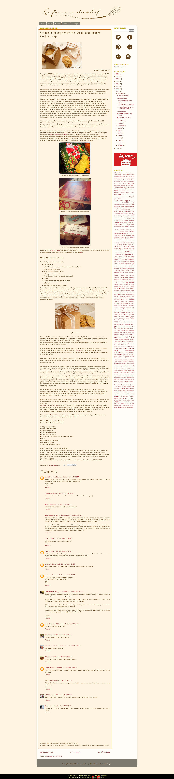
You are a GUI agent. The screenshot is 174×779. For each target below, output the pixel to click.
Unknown (48, 564)
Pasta (116, 322)
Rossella (56, 86)
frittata (126, 263)
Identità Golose (119, 275)
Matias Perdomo (123, 298)
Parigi (132, 318)
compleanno (118, 224)
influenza (131, 275)
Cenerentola (121, 215)
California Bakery (129, 206)
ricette (124, 348)
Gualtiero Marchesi (119, 272)
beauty (132, 195)
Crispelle (132, 229)
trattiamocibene (130, 390)
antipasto (120, 187)
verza (128, 400)
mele (122, 299)
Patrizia (47, 706)
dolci (124, 246)
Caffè (132, 204)
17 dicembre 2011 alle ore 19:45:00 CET (60, 695)
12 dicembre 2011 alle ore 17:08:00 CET (60, 551)
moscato (116, 307)
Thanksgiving (117, 384)
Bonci (132, 200)
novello (132, 310)
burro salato (124, 204)
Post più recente (46, 752)
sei (127, 363)
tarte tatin (124, 377)
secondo (120, 363)
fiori (122, 258)
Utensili (132, 393)
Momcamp (125, 305)
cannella (122, 208)
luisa (46, 551)
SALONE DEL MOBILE (128, 356)
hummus (132, 273)
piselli (132, 336)
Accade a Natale (122, 98)
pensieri (117, 326)
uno (115, 393)
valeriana (125, 396)
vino (130, 401)
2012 (118, 89)
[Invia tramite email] (68, 465)
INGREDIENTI (124, 277)
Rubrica (65, 24)
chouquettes (117, 216)
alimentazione (130, 181)
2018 (118, 74)
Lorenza (64, 134)
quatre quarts (117, 346)
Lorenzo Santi (121, 290)
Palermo (125, 314)
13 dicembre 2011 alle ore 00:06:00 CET (68, 624)
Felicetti (120, 256)
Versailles (124, 400)
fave (133, 254)
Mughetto (128, 307)
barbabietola (126, 195)
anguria (128, 185)
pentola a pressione (127, 326)
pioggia (129, 336)
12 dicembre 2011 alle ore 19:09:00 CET (63, 564)
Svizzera (131, 375)
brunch (126, 202)
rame (127, 346)
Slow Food (127, 367)
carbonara (122, 209)
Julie (51, 250)
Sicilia (123, 367)
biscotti (116, 201)
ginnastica (116, 268)
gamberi (121, 266)
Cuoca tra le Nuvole (51, 646)
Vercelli (120, 398)
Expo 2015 (117, 254)
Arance (116, 189)
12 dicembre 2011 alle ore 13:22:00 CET (60, 538)
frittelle (129, 263)
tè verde (120, 381)
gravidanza (117, 270)
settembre (121, 125)
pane (115, 316)
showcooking (117, 367)
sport (133, 370)
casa (121, 213)
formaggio (131, 259)
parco (127, 318)
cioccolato (130, 219)
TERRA (121, 383)
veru (46, 504)
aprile (119, 138)
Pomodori (131, 339)
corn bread (127, 228)
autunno (116, 192)
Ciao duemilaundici (122, 95)
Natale (125, 309)
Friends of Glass (119, 263)
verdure (125, 398)
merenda (116, 301)
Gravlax (123, 270)
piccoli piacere (126, 334)
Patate (132, 324)
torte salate (127, 388)
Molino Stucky (118, 305)
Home (43, 24)
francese (127, 261)
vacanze (118, 396)
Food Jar (125, 259)
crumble (126, 231)
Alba (127, 179)
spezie (129, 370)
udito (128, 392)
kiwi (133, 281)
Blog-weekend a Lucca (123, 117)
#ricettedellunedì (118, 174)
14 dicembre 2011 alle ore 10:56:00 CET (69, 646)
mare (132, 294)
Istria (130, 279)
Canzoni (132, 208)
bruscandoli (131, 202)
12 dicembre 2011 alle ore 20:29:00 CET (63, 575)
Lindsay (57, 250)
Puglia (124, 344)
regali (129, 346)
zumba (128, 407)
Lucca (126, 290)
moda (132, 303)
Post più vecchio (103, 752)
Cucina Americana (120, 233)
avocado (122, 192)
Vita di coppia (119, 403)
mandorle (124, 294)
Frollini (124, 265)
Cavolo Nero (131, 213)
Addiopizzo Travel (122, 178)
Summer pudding (118, 374)
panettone (121, 316)
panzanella (122, 318)
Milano (116, 303)
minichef (127, 303)
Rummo (128, 354)
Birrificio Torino (130, 199)
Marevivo (116, 296)
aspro (120, 190)
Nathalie (57, 134)
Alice (125, 181)
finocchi (119, 258)
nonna (127, 310)
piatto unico (118, 334)
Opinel (129, 312)
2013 (118, 86)
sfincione (116, 365)
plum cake (121, 337)
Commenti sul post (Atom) (54, 756)
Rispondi (47, 487)
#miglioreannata (130, 172)
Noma (123, 310)
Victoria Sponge (121, 401)
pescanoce (126, 328)
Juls (46, 635)
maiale (129, 292)
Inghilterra (116, 277)
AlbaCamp (131, 179)
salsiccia (125, 357)
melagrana (131, 298)
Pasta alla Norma (124, 322)
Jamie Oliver (117, 281)
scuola (116, 363)
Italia (133, 279)
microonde (131, 301)
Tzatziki (124, 392)
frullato (128, 265)
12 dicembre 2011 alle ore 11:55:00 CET (70, 515)
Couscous (122, 229)
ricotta (126, 352)
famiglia (127, 254)
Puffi (122, 344)
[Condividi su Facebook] (73, 465)
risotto (124, 354)
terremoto (126, 383)
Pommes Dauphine (123, 339)
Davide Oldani (130, 242)
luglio (119, 130)
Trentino (116, 392)
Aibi (119, 179)
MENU (126, 299)
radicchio (123, 346)
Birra (124, 199)
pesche (123, 330)
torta (122, 388)
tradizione (120, 390)
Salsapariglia (117, 357)
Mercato (131, 299)
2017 (118, 76)
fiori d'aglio (126, 258)
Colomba (125, 222)
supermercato (117, 375)
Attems (123, 190)
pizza (115, 337)
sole (128, 368)
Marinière (128, 296)
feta (129, 256)
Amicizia (131, 183)
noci (120, 310)
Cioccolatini (123, 219)
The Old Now (130, 386)
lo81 (46, 695)
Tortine (115, 390)
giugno (120, 133)
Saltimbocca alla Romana (120, 359)
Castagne (125, 213)
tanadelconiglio (50, 477)
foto (115, 261)
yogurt (120, 405)
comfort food (131, 222)
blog (121, 201)
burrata (119, 204)
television (131, 381)
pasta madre (122, 324)
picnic (120, 336)
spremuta (116, 372)
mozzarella (122, 307)
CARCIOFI (128, 209)
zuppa (131, 407)
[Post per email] (64, 465)
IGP (127, 275)
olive (127, 312)
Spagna (125, 370)
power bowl (117, 341)
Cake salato (117, 206)
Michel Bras (124, 301)
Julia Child (123, 281)
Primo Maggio (130, 341)
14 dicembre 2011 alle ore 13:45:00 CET (66, 667)
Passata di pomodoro (128, 319)
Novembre (116, 312)
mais (133, 292)
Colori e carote (121, 111)
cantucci (127, 208)
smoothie (121, 368)
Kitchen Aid (129, 281)
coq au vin (121, 228)
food (115, 259)
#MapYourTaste (117, 172)
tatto (129, 379)
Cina (115, 219)
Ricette (57, 24)
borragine (116, 202)
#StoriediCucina (118, 176)
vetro (132, 400)
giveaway (127, 268)
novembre (121, 120)
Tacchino (116, 377)
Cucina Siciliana (125, 239)
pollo (132, 337)
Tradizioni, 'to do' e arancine (125, 104)
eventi (132, 252)
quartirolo (131, 344)
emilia (115, 252)
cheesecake (127, 215)
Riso (120, 354)
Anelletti (123, 185)
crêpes (127, 229)
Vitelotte (127, 403)
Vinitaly (127, 401)
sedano (124, 363)
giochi (120, 268)
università (131, 392)
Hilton (115, 273)
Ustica (128, 393)
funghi (115, 266)
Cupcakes (116, 242)
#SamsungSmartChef (128, 174)
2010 (118, 148)
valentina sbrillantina (51, 515)
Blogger (109, 764)
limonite (116, 290)
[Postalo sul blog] (70, 465)
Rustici (132, 354)
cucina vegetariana (124, 240)
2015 (118, 81)
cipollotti (116, 220)
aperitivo (126, 187)
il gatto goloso (49, 667)
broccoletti (121, 202)
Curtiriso (122, 242)
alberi (122, 181)
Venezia (116, 398)
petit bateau (123, 332)
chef (132, 215)
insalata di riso (118, 279)
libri (120, 288)
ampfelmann (117, 185)
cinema (118, 219)
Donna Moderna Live (125, 248)
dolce (121, 246)
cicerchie (132, 216)
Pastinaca (127, 324)
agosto (120, 128)
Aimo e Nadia (123, 179)
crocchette (116, 231)
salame (116, 356)
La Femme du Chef (54, 465)
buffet (115, 204)
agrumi (116, 179)
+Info (98, 777)
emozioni (119, 252)
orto (133, 312)
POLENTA (127, 337)
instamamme (125, 279)
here (74, 417)
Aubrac (132, 190)
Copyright (75, 24)
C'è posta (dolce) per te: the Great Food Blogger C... (125, 107)
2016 (118, 79)
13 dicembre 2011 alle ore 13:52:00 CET (60, 635)
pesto (127, 330)
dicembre (121, 93)
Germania (131, 266)
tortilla (132, 388)
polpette (116, 339)
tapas (120, 377)
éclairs (121, 249)
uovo (125, 393)
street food (127, 372)
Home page (75, 752)
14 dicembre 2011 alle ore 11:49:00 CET (61, 657)
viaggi (116, 402)
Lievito (123, 288)
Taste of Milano (124, 379)
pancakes (131, 314)
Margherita (122, 296)
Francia (132, 261)
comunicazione (130, 224)
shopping (131, 365)
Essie (123, 252)
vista (133, 401)
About (50, 24)
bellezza (116, 197)
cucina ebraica (117, 235)
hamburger (131, 272)
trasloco (124, 390)
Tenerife (116, 383)
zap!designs (126, 405)
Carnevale (120, 211)
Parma (115, 319)
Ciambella (123, 216)
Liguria (127, 288)
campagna (116, 208)
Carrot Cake (117, 213)
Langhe (121, 284)
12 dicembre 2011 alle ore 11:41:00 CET (62, 493)
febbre (115, 256)
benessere (121, 197)
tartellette (129, 377)
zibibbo (116, 407)
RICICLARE (117, 352)
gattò (126, 266)
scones (125, 361)
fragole (118, 261)
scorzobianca (131, 361)
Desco (120, 244)
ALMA (115, 183)
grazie (127, 270)
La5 (124, 282)
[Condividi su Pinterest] (75, 465)
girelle (123, 268)
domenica (128, 246)
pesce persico (117, 330)
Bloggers (127, 201)
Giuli (46, 538)
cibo (128, 216)
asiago (132, 189)
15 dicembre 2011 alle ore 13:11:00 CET (60, 680)
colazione (131, 220)
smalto (132, 367)
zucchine (124, 407)
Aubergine (127, 190)
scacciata (120, 361)
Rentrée (120, 348)
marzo (120, 140)
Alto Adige (122, 183)
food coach (120, 259)
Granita (132, 268)
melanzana (117, 299)
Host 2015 (119, 273)
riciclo (123, 352)
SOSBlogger (120, 370)
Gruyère (132, 270)
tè (131, 379)
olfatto (121, 312)
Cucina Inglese (125, 237)
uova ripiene (120, 393)
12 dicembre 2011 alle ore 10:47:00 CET (67, 477)
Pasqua (120, 320)
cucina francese (126, 235)
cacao (128, 204)
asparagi (116, 190)
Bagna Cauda (130, 192)
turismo (120, 392)
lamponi (116, 284)
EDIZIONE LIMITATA (129, 249)
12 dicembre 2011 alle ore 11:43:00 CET (60, 504)
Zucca (119, 407)
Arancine (121, 189)
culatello (132, 240)
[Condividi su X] (72, 465)
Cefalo (115, 215)
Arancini (127, 189)
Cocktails (126, 220)
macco (132, 290)
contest (127, 226)
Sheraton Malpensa (124, 365)
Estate (127, 252)
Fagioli (121, 254)
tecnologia (126, 381)
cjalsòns (121, 220)
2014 (118, 84)
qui (81, 252)
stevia (121, 372)
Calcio (122, 206)
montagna (131, 305)
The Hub (124, 386)
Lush (129, 290)
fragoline (123, 261)
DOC (118, 246)
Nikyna (47, 657)
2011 (118, 91)
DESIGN (125, 244)
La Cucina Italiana (118, 282)
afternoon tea (130, 178)
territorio (132, 383)
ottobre (120, 123)
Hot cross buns (125, 273)
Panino (127, 316)
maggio (120, 135)
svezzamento (125, 375)
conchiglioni (117, 226)
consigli (122, 226)
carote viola (131, 211)
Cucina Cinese (130, 233)
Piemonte (124, 336)
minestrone (121, 303)
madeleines (125, 292)
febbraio (120, 143)
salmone (120, 356)
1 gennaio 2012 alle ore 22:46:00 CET (61, 706)
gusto (126, 272)
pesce (132, 328)
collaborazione (118, 222)
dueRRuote (117, 249)
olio (124, 312)
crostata (122, 231)
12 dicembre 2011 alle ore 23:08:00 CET (71, 591)
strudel (132, 372)
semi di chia (131, 363)
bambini (117, 194)
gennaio (120, 145)
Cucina (131, 231)
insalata (131, 277)
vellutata (131, 396)
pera (122, 328)
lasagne (126, 284)
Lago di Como (130, 282)
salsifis (132, 357)
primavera (123, 341)
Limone (132, 288)
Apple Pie (131, 187)
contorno (132, 226)
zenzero (132, 405)
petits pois (131, 332)
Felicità (125, 256)
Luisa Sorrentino (50, 624)
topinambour (117, 388)
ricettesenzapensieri (129, 350)
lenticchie (121, 286)
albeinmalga (117, 181)
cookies (116, 228)
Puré (128, 344)
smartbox (116, 368)
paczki (120, 314)
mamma (118, 294)
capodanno (117, 209)
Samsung (128, 359)
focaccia (132, 258)
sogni (125, 368)
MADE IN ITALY (118, 292)
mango (129, 294)
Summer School (129, 374)
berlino (126, 197)
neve (129, 309)
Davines (116, 244)
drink (133, 248)
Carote (125, 211)
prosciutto (123, 343)
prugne (128, 343)
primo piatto (117, 343)
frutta (132, 265)
